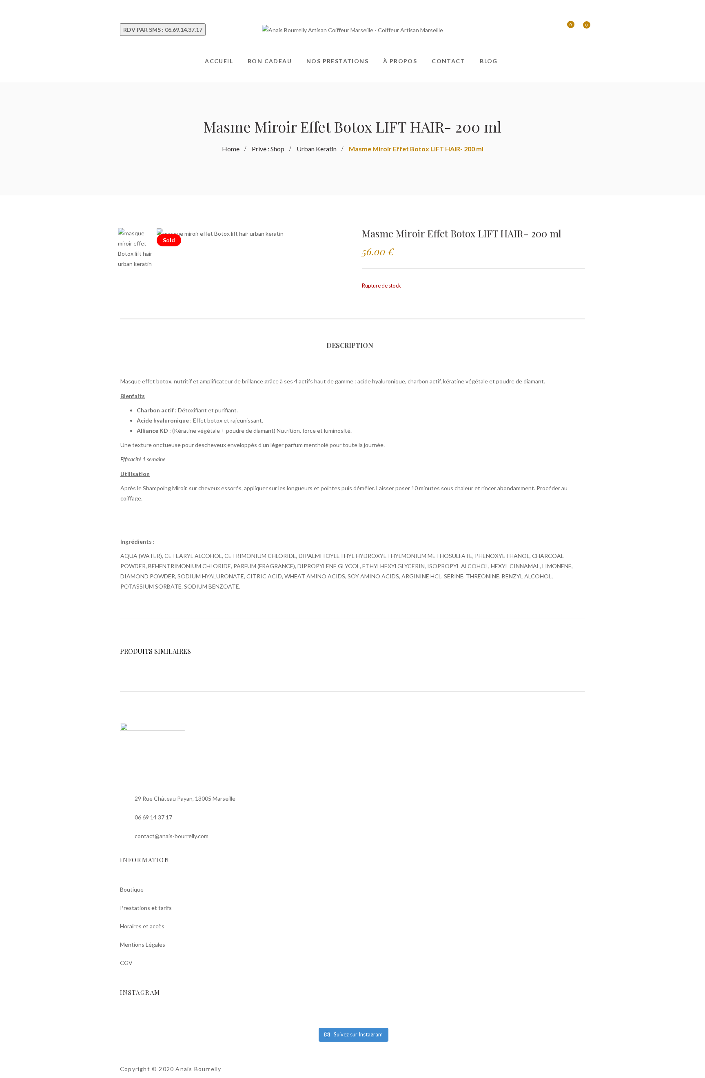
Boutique (132, 889)
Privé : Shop (268, 149)
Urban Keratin (317, 149)
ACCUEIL (219, 61)
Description (349, 345)
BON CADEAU (270, 61)
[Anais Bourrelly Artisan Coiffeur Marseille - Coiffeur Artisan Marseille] (352, 29)
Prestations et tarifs (146, 907)
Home (230, 149)
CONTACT (448, 61)
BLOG (489, 61)
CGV (126, 962)
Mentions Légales (142, 944)
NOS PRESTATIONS (337, 61)
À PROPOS (400, 61)
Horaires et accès (142, 926)
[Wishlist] (565, 30)
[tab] (352, 351)
